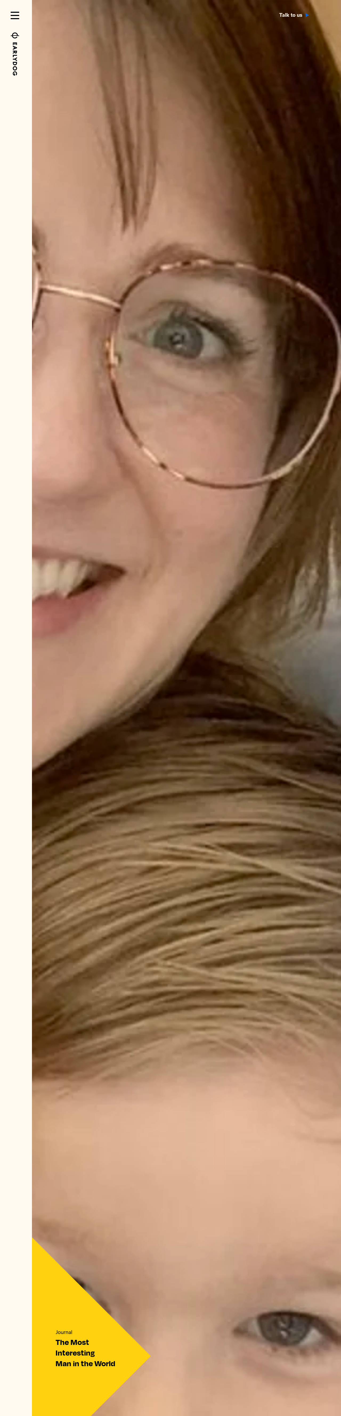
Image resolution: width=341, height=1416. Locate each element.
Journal (64, 1332)
